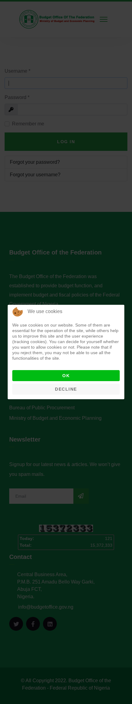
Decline (66, 389)
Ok (66, 375)
